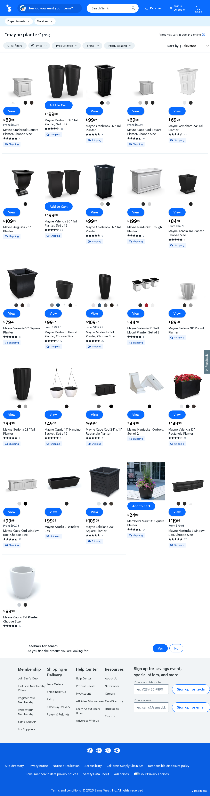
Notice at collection (66, 765)
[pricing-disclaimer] (203, 34)
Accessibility (93, 765)
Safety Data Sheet (96, 774)
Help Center (83, 678)
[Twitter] (107, 750)
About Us (111, 678)
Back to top (200, 791)
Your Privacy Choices (154, 774)
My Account (83, 693)
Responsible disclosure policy (168, 765)
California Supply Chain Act (125, 765)
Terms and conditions (66, 790)
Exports (110, 716)
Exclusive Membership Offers (32, 688)
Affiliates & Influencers (90, 701)
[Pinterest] (116, 750)
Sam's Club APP (28, 721)
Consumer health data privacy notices (52, 774)
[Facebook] (89, 750)
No (176, 648)
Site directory (14, 765)
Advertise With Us (87, 720)
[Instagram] (98, 750)
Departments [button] (16, 21)
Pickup (51, 699)
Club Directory (114, 701)
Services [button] (42, 21)
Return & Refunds (58, 714)
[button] (178, 8)
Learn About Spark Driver (88, 711)
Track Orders (55, 684)
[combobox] (113, 8)
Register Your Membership (26, 700)
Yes (160, 648)
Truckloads (112, 709)
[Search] (133, 8)
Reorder (155, 8)
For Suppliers (26, 729)
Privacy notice (38, 765)
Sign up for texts (191, 689)
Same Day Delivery (58, 707)
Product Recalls (86, 686)
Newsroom (112, 686)
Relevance (189, 45)
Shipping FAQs (56, 692)
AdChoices (121, 774)
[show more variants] (76, 305)
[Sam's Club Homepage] (9, 8)
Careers (110, 693)
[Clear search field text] (124, 8)
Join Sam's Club (28, 678)
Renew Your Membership (26, 712)
